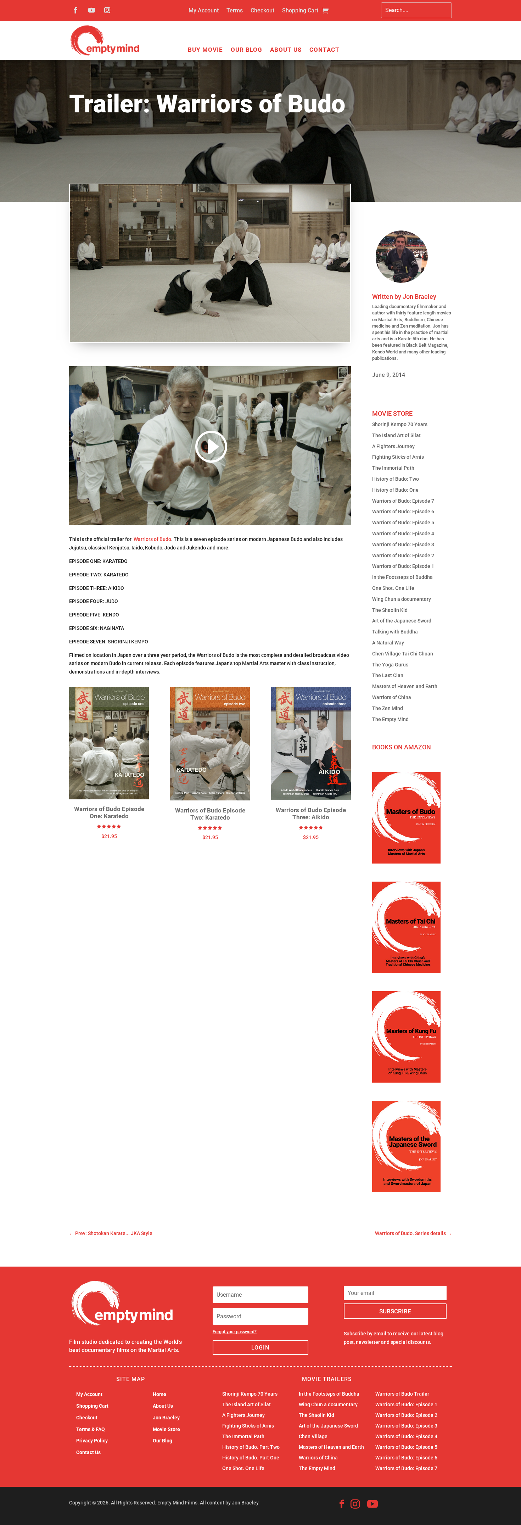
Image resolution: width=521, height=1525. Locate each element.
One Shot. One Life (393, 588)
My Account (204, 11)
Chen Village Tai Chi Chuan (402, 654)
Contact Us (88, 1452)
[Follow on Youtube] (91, 10)
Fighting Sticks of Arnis (398, 457)
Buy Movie (205, 50)
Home (159, 1394)
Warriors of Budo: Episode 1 (403, 566)
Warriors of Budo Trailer (402, 1394)
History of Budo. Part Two (251, 1447)
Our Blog (246, 50)
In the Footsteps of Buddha (402, 577)
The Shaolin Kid (390, 610)
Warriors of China (391, 697)
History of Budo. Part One (250, 1457)
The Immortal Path (393, 468)
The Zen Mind (387, 708)
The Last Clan (387, 675)
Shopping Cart (300, 11)
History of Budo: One (395, 490)
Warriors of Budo (152, 539)
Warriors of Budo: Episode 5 (403, 522)
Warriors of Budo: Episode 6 (403, 511)
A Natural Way (388, 643)
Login (260, 1347)
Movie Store (166, 1429)
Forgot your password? (235, 1331)
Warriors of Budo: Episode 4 (403, 533)
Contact (324, 50)
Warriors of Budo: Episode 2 (403, 555)
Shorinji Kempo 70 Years (399, 424)
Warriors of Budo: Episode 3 (403, 544)
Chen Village (313, 1436)
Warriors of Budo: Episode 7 (403, 501)
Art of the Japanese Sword (401, 621)
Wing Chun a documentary (401, 599)
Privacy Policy (92, 1440)
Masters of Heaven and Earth (404, 686)
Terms (234, 11)
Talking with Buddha (395, 632)
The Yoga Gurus (390, 664)
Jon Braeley (419, 296)
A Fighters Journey (393, 446)
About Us (286, 50)
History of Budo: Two (395, 479)
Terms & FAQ (90, 1429)
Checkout (262, 11)
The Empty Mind (390, 719)
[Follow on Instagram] (107, 10)
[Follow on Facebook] (75, 10)
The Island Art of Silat (396, 435)
